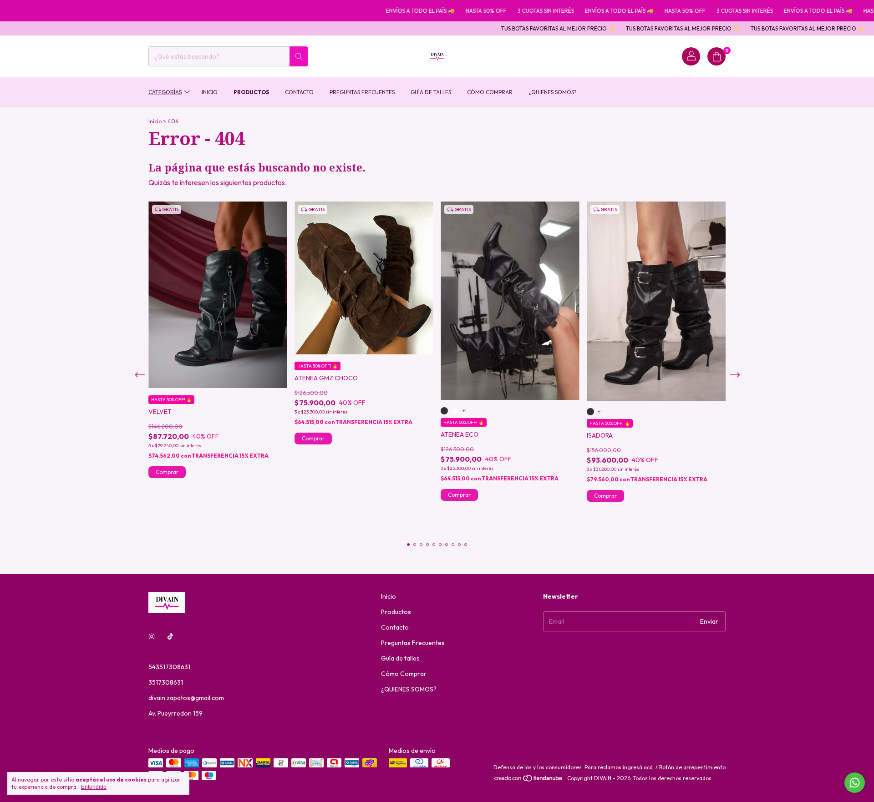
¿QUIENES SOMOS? (552, 91)
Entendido (94, 787)
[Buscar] (299, 56)
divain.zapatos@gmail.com (186, 698)
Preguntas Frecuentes (362, 91)
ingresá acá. (638, 767)
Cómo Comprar (490, 91)
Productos (251, 91)
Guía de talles (431, 91)
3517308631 (165, 682)
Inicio (210, 91)
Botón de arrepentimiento (692, 767)
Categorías (165, 91)
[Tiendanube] (528, 780)
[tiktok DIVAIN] (170, 637)
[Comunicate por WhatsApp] (854, 782)
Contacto (299, 91)
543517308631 (169, 667)
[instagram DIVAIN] (151, 637)
